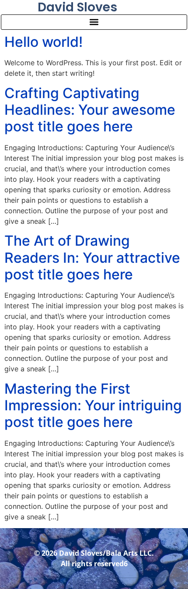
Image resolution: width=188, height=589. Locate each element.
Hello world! (43, 41)
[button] (94, 22)
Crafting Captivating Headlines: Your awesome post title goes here (89, 110)
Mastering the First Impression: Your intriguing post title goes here (93, 405)
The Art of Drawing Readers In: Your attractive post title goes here (92, 257)
